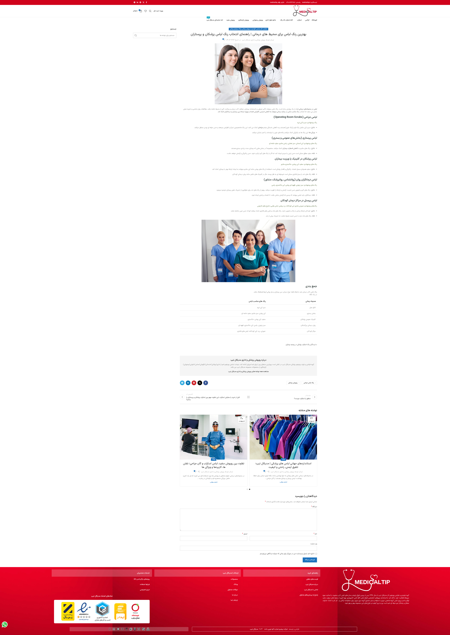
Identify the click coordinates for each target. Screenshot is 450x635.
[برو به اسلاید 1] (249, 489)
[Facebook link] (146, 2)
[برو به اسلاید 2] (247, 489)
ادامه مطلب (283, 482)
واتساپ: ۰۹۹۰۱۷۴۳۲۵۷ (293, 2)
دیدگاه (314, 506)
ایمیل (244, 534)
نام (315, 534)
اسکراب (265, 29)
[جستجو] (150, 11)
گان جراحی (259, 29)
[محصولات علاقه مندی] (145, 11)
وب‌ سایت (313, 544)
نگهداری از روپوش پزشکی (249, 29)
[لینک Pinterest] (140, 2)
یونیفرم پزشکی (234, 29)
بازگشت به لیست (248, 397)
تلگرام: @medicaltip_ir (277, 2)
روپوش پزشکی (293, 383)
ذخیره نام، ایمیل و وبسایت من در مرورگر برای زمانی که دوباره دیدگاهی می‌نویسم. (287, 553)
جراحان (260, 127)
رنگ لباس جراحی (309, 383)
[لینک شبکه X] (143, 2)
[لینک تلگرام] (134, 2)
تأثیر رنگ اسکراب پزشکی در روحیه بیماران (299, 344)
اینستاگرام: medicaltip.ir (309, 2)
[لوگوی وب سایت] (305, 11)
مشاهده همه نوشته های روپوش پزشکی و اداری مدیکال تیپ (248, 371)
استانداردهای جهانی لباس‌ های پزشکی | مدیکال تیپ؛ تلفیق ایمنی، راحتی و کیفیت (283, 465)
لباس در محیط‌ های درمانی (308, 109)
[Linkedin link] (137, 2)
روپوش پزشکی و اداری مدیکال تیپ (253, 40)
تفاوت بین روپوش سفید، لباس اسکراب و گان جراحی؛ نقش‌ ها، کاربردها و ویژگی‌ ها (213, 465)
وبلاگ (239, 29)
